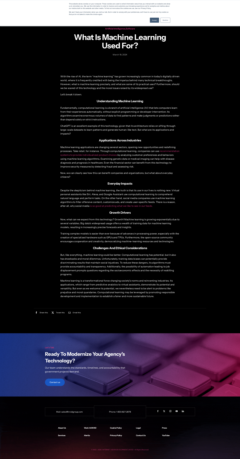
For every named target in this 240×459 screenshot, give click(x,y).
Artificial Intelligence (115, 28)
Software (130, 28)
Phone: (112, 412)
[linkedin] (183, 411)
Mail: (58, 412)
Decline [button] (165, 20)
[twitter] (164, 411)
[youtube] (176, 411)
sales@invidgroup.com (72, 412)
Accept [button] (154, 20)
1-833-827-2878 (123, 412)
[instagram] (170, 411)
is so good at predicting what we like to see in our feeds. (121, 206)
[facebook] (158, 411)
